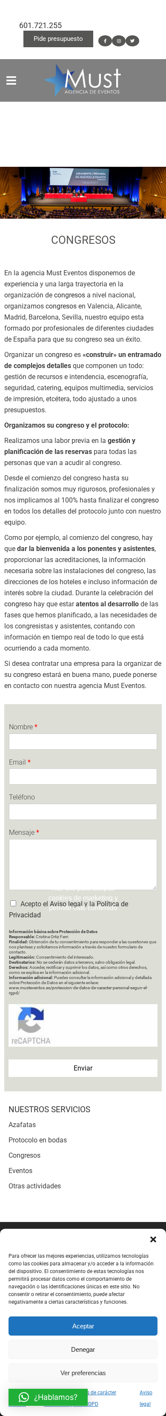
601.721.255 (40, 25)
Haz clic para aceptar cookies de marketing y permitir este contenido (83, 897)
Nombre (23, 727)
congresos (69, 295)
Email (20, 762)
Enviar (83, 1068)
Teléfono (22, 797)
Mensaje (24, 832)
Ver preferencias (83, 1372)
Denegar (83, 1349)
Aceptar (83, 1326)
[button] (153, 1239)
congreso (59, 355)
